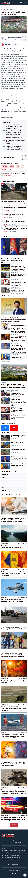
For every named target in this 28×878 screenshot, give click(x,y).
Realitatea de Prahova (6, 857)
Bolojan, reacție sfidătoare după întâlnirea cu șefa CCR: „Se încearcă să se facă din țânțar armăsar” (15, 228)
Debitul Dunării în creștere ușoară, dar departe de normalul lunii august (15, 141)
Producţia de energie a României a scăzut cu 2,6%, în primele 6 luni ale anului (15, 208)
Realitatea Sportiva (13, 850)
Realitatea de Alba (16, 857)
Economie (3, 205)
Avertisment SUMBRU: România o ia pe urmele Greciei (17, 410)
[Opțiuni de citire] (25, 875)
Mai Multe (14, 825)
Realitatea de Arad (15, 37)
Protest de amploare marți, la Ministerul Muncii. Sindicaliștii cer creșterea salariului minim (18, 394)
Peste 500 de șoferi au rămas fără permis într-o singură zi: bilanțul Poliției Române (13, 628)
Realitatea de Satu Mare (6, 862)
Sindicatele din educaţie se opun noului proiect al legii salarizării (18, 275)
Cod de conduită (18, 842)
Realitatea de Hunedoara (18, 862)
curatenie (4, 166)
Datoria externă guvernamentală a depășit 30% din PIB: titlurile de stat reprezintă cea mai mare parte (18, 402)
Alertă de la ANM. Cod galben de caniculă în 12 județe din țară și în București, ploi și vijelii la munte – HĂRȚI (13, 763)
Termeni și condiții (10, 840)
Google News (7, 175)
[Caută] (21, 2)
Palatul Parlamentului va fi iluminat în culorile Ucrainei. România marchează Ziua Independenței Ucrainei (19, 268)
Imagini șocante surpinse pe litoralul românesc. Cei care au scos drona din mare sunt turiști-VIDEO (12, 736)
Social (11, 7)
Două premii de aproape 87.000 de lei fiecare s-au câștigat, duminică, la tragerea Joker (14, 214)
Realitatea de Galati (15, 855)
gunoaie (12, 166)
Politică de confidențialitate (7, 842)
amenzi (10, 169)
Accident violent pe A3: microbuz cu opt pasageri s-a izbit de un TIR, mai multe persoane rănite (13, 819)
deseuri (4, 169)
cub (23, 166)
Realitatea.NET (5, 850)
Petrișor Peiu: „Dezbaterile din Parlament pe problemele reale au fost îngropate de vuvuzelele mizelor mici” (18, 339)
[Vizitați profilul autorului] (2, 38)
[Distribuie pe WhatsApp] (22, 40)
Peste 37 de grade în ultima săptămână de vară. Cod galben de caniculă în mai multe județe (15, 147)
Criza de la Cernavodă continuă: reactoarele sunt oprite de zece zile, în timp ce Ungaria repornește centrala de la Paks (14, 386)
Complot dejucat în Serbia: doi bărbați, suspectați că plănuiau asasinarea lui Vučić (14, 126)
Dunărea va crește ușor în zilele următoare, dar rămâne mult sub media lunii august (13, 708)
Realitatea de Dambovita (15, 853)
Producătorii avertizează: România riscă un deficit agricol (18, 417)
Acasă (4, 7)
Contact (3, 840)
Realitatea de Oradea (6, 864)
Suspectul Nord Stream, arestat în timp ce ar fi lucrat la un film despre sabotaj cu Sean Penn (17, 291)
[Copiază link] (22, 36)
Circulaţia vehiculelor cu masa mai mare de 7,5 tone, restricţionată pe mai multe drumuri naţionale (18, 283)
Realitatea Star (22, 850)
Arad (18, 166)
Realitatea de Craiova (15, 859)
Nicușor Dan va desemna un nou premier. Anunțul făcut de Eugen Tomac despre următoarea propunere (15, 221)
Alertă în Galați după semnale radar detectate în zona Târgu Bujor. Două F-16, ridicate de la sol (14, 601)
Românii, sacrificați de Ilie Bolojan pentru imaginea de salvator (19, 357)
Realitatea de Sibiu (5, 855)
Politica (5, 224)
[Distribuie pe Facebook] (25, 36)
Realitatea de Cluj (5, 853)
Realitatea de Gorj (15, 864)
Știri (7, 7)
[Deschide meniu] (25, 2)
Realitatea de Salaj (5, 859)
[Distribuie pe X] (25, 40)
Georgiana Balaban (22, 678)
